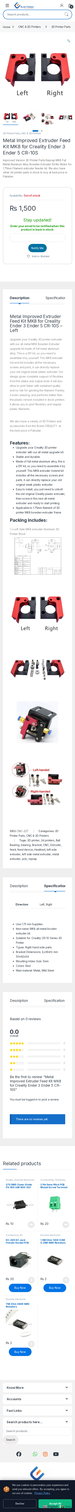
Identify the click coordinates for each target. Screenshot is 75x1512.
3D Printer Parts (61, 26)
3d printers (47, 840)
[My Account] (62, 5)
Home (6, 26)
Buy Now (20, 1287)
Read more (31, 1224)
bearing (26, 845)
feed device (25, 849)
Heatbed (39, 849)
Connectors (12, 1235)
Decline (19, 1503)
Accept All (55, 1503)
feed (13, 849)
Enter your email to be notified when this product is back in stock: (37, 227)
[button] (68, 40)
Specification (56, 298)
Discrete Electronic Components (20, 1181)
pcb (24, 858)
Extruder (55, 845)
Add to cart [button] (31, 1280)
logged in (32, 1099)
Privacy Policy (42, 1493)
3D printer (33, 840)
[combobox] (32, 14)
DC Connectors (14, 1236)
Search (66, 14)
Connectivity (47, 1180)
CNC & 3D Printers (29, 26)
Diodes (9, 1180)
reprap (32, 858)
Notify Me (37, 248)
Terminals (60, 1180)
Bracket (37, 845)
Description (19, 298)
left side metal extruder (36, 854)
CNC (46, 845)
